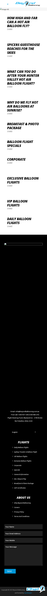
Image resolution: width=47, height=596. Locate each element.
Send (9, 571)
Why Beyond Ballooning (22, 503)
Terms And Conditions (21, 516)
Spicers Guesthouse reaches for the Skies (23, 48)
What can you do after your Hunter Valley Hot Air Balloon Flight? (23, 77)
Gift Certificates (20, 488)
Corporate (16, 159)
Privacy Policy (19, 512)
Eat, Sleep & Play (20, 479)
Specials (17, 470)
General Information (21, 474)
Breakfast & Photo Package (23, 126)
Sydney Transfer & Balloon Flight (25, 452)
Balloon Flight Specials (20, 143)
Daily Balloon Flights (19, 221)
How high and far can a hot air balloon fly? (22, 22)
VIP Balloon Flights (17, 203)
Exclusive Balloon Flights (23, 180)
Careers (17, 507)
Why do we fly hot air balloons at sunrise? (22, 106)
